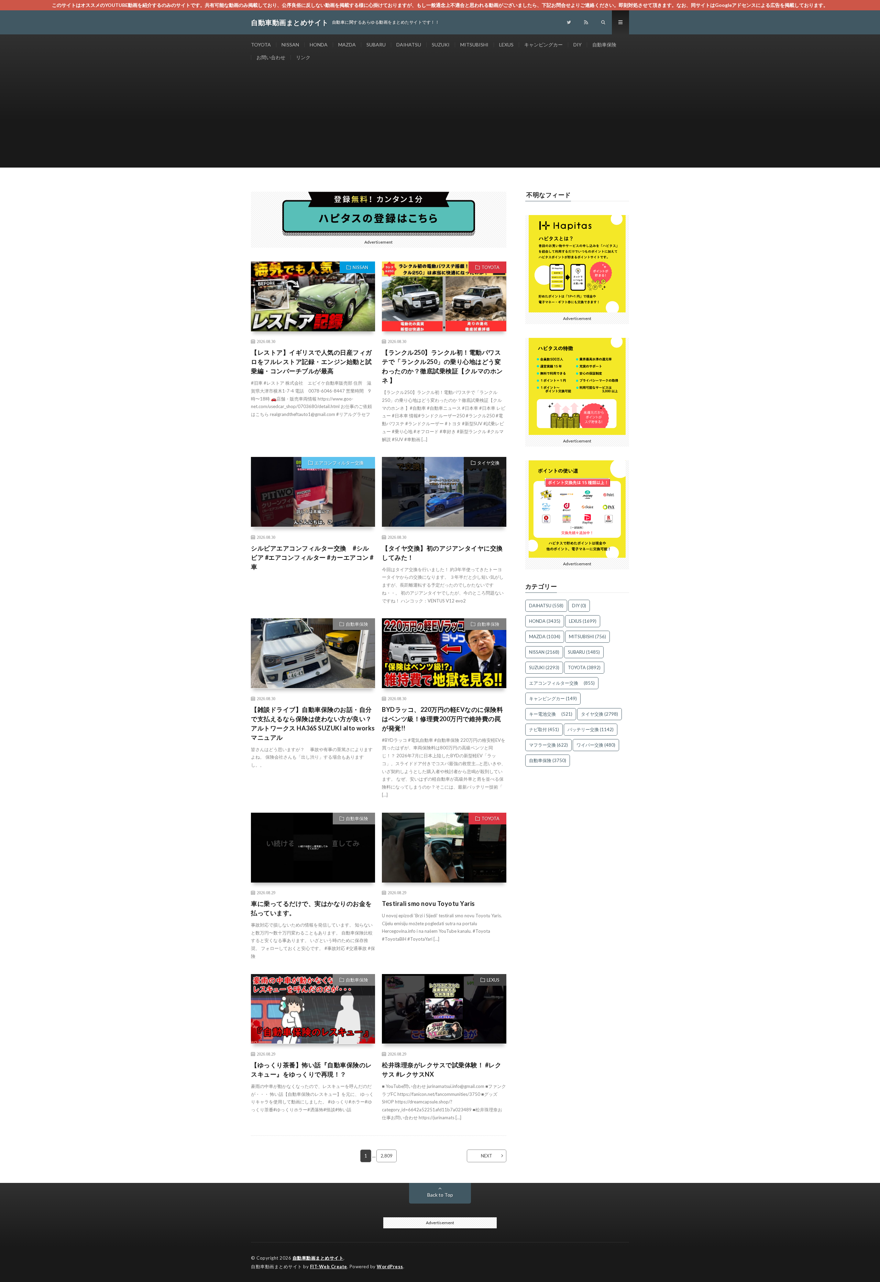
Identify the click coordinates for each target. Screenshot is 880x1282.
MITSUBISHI (474, 44)
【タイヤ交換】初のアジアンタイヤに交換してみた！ (442, 552)
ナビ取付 (544, 729)
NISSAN (290, 44)
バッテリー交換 (591, 729)
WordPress (390, 1266)
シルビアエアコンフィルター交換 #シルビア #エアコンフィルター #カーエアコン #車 (312, 557)
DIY (577, 44)
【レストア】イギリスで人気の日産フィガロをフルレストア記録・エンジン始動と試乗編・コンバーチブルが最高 (311, 362)
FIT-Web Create (328, 1266)
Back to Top (440, 1195)
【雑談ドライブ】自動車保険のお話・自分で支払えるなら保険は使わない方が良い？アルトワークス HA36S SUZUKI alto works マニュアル (313, 723)
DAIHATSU (408, 44)
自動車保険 (604, 44)
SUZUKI (441, 44)
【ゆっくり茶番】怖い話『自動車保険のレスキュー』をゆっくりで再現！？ (311, 1069)
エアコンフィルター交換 (341, 463)
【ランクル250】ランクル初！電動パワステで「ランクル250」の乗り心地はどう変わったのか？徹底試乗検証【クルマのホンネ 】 (442, 366)
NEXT (486, 1155)
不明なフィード (548, 195)
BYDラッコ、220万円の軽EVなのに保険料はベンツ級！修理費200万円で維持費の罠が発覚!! (442, 719)
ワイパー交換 (595, 745)
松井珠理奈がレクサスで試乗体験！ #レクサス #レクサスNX (441, 1069)
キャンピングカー (543, 44)
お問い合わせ (270, 57)
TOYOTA (261, 44)
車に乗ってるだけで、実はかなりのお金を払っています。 (311, 908)
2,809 (387, 1155)
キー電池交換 (550, 714)
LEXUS (506, 44)
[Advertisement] (440, 119)
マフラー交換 (548, 745)
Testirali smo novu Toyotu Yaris (428, 903)
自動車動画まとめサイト (318, 1258)
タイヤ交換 (488, 463)
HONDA (319, 44)
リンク (303, 57)
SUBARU (376, 44)
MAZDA (347, 44)
